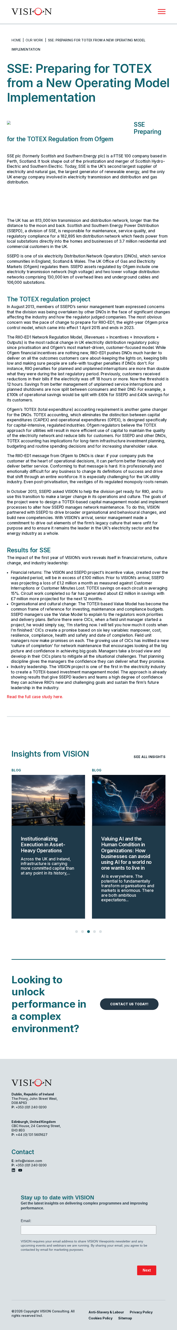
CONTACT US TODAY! (129, 1004)
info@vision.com (28, 1161)
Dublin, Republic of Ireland (33, 1094)
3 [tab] (88, 931)
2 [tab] (82, 931)
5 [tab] (100, 931)
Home (16, 40)
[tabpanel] (77, 843)
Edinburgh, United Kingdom (34, 1122)
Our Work (34, 40)
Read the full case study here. (35, 696)
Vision (32, 1083)
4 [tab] (94, 931)
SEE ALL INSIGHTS (149, 757)
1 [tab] (76, 931)
